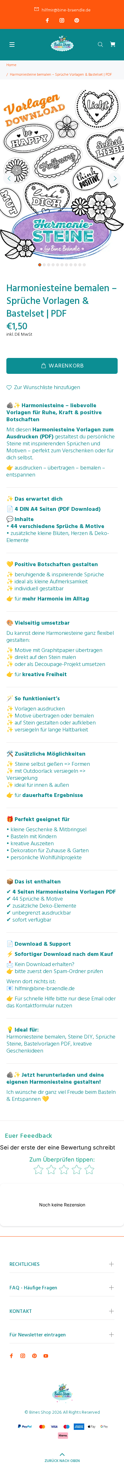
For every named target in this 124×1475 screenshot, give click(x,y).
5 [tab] (57, 264)
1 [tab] (39, 264)
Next (115, 178)
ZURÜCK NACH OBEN (62, 1461)
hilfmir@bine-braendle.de (66, 10)
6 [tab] (62, 264)
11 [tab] (84, 264)
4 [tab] (53, 264)
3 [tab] (48, 264)
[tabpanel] (62, 175)
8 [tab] (70, 264)
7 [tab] (66, 264)
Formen (81, 764)
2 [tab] (44, 264)
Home (11, 65)
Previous (9, 178)
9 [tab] (75, 264)
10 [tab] (79, 264)
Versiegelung (22, 778)
